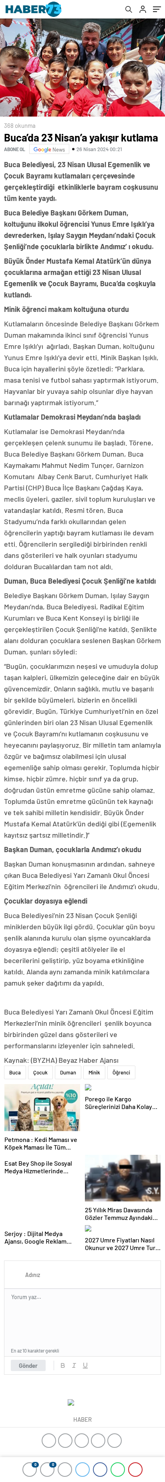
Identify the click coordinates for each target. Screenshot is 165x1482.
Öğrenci (121, 1072)
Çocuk (40, 1072)
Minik (94, 1072)
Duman (68, 1072)
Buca (15, 1072)
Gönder (28, 1365)
